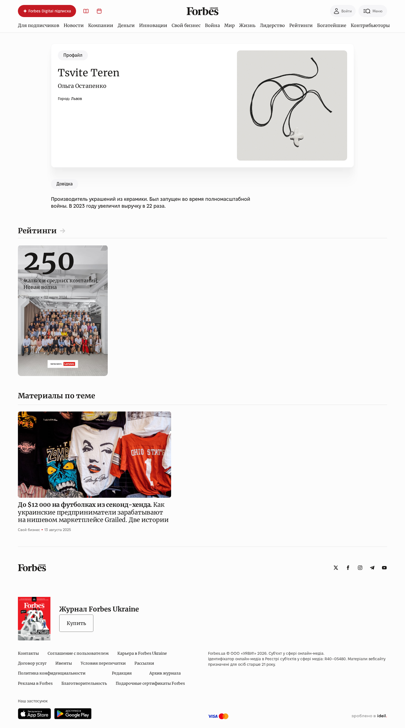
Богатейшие (331, 25)
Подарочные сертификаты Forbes (150, 683)
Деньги (126, 25)
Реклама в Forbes (35, 683)
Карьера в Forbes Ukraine (142, 653)
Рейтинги (301, 25)
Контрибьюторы (370, 25)
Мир (229, 25)
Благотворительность (84, 683)
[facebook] (348, 568)
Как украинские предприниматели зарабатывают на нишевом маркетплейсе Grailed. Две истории (93, 512)
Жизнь (247, 25)
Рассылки (144, 663)
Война (212, 25)
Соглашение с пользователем (78, 653)
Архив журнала (165, 673)
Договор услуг (32, 663)
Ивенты (63, 663)
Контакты (28, 653)
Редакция (122, 673)
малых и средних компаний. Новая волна (61, 277)
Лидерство (272, 25)
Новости (74, 25)
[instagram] (360, 568)
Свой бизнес (186, 25)
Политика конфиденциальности (51, 673)
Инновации (153, 25)
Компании (100, 25)
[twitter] (336, 568)
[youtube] (384, 568)
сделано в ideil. (369, 716)
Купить (76, 623)
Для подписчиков (38, 25)
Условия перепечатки (103, 663)
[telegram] (372, 568)
